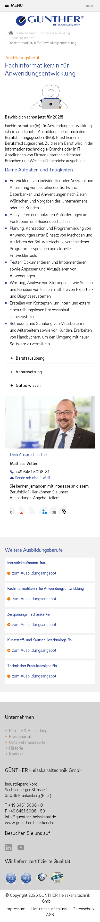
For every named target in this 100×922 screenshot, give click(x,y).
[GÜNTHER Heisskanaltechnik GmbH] (10, 33)
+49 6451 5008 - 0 (25, 805)
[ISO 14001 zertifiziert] (26, 878)
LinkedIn (33, 510)
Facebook (13, 510)
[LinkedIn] (8, 849)
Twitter (23, 510)
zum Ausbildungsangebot (34, 572)
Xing (43, 510)
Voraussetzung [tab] (29, 371)
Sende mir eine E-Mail (32, 477)
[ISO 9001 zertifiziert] (11, 878)
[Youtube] (20, 849)
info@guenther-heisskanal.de (30, 816)
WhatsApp (62, 510)
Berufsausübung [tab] (30, 358)
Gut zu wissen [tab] (28, 385)
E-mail (52, 510)
